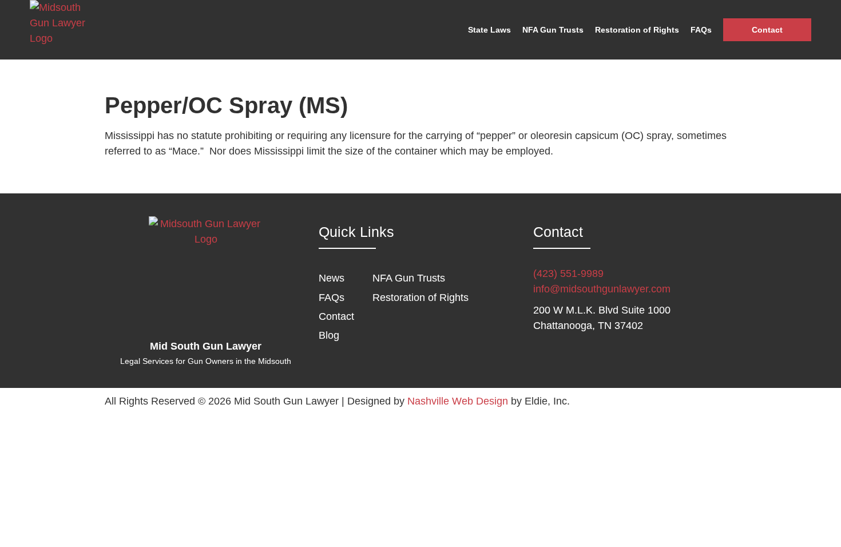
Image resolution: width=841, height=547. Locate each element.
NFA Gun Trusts (553, 29)
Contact (767, 29)
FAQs (701, 29)
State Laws (489, 29)
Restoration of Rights (637, 29)
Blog (329, 335)
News (331, 278)
